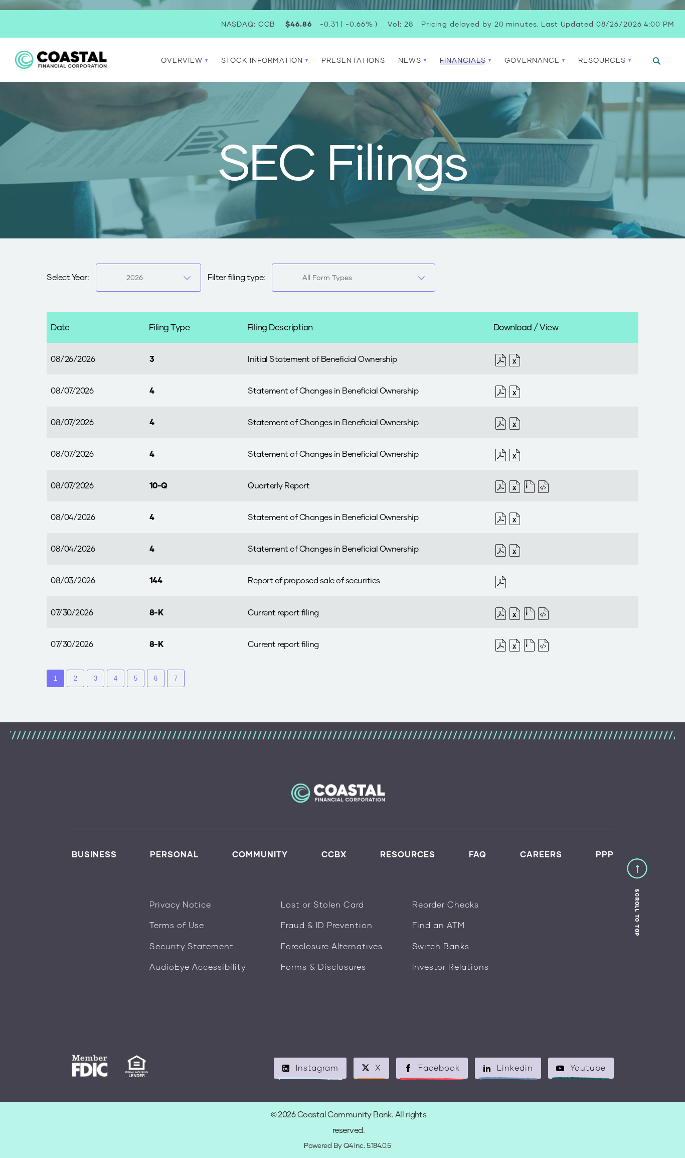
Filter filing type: (236, 277)
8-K (156, 612)
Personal (174, 854)
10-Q (158, 485)
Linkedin (515, 1067)
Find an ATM (438, 925)
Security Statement (191, 946)
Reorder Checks (445, 904)
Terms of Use (176, 925)
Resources (407, 854)
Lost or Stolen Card (322, 904)
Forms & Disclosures (323, 966)
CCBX (334, 854)
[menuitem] (353, 60)
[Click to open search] (656, 61)
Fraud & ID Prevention (327, 925)
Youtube (588, 1067)
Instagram (317, 1067)
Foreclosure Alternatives (332, 946)
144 (155, 580)
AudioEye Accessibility (197, 966)
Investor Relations (450, 966)
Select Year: (68, 277)
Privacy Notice (180, 904)
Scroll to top (637, 913)
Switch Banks (440, 946)
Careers (541, 854)
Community (260, 854)
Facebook (439, 1067)
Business (94, 854)
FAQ (477, 854)
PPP (605, 854)
